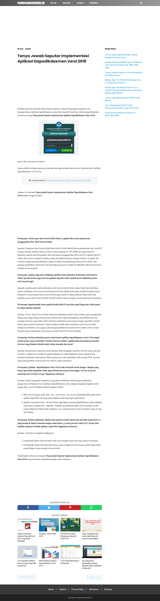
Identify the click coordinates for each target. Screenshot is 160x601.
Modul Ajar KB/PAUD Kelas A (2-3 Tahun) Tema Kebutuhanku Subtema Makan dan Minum (123, 90)
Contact (62, 589)
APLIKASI (80, 3)
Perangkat (94, 3)
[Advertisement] (80, 26)
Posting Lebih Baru (26, 577)
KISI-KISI (53, 3)
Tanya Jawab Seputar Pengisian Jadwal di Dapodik (68, 180)
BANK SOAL (66, 3)
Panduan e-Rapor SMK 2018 (47, 535)
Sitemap (108, 589)
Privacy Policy (78, 589)
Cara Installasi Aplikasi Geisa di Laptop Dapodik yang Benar (27, 563)
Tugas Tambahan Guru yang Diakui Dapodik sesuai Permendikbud (90, 536)
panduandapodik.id (31, 3)
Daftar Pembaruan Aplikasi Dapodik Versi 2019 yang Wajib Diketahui (26, 537)
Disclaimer (94, 589)
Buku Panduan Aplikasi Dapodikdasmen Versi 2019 (47, 563)
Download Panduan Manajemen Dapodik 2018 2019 (68, 536)
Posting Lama (94, 577)
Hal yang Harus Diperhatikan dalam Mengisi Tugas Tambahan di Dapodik (91, 564)
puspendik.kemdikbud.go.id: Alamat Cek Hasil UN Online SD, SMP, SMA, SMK (123, 65)
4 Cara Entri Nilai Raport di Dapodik (69, 562)
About (51, 589)
